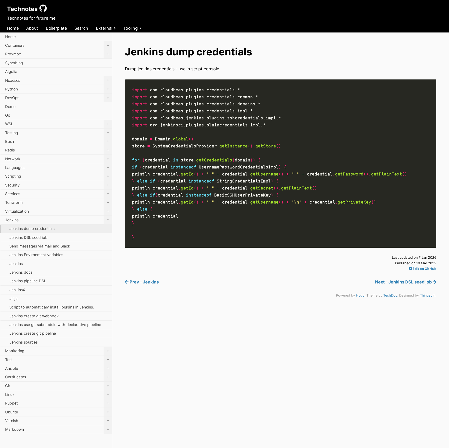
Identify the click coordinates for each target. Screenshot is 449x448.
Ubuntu (57, 411)
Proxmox (57, 54)
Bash (57, 141)
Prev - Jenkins (144, 282)
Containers (57, 45)
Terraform (57, 202)
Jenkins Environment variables (36, 254)
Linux (57, 394)
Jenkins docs (21, 272)
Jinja (13, 298)
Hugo (360, 295)
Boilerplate (56, 28)
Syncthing (14, 63)
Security (57, 184)
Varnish (57, 420)
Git (57, 385)
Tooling (130, 28)
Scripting (57, 176)
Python (57, 88)
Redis (57, 150)
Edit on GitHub (424, 269)
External (104, 28)
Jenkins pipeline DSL (27, 281)
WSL (57, 123)
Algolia (11, 71)
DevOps (57, 97)
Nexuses (57, 80)
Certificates (57, 377)
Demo (10, 106)
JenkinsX (17, 289)
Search (81, 28)
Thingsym (427, 295)
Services (57, 193)
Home (13, 28)
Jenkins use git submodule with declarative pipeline (55, 324)
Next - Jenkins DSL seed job (404, 282)
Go (7, 115)
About (32, 28)
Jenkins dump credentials (31, 228)
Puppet (57, 403)
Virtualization (57, 211)
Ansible (57, 368)
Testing (57, 132)
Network (57, 158)
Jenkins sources (23, 342)
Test (57, 359)
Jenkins (57, 219)
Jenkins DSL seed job (28, 237)
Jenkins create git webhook (34, 316)
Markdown (57, 429)
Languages (57, 167)
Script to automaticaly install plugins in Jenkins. (51, 307)
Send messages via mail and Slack (39, 246)
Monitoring (57, 350)
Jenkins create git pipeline (32, 333)
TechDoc (390, 295)
